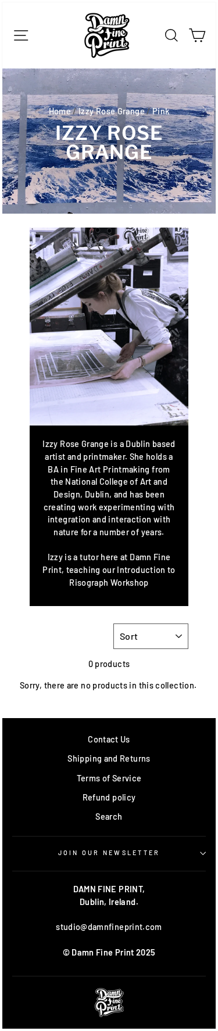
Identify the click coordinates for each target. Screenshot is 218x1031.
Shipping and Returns (108, 758)
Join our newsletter (109, 852)
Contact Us (109, 739)
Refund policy (109, 797)
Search (108, 816)
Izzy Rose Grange (111, 111)
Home (60, 111)
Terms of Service (109, 778)
